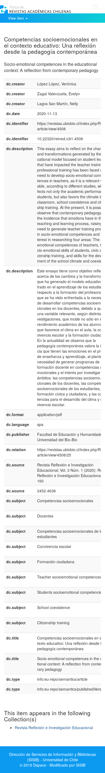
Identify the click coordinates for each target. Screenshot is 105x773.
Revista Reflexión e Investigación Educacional (54, 727)
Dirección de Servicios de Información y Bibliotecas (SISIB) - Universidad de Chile (52, 757)
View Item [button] (16, 18)
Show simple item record (25, 30)
